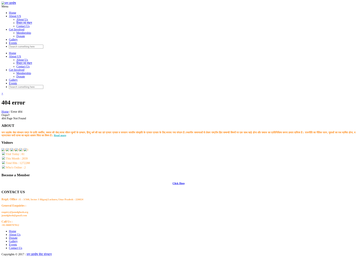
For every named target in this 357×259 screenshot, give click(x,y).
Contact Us (23, 26)
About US (15, 16)
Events (13, 42)
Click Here (179, 183)
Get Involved (16, 29)
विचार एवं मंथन (24, 22)
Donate (20, 36)
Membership (23, 32)
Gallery (13, 39)
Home (12, 12)
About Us (22, 19)
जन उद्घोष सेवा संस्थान (39, 254)
